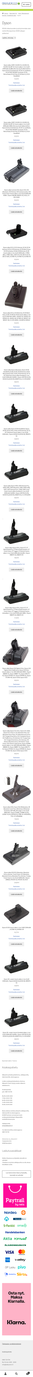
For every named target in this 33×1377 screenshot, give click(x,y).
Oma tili (5, 1374)
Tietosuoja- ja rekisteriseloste (11, 1344)
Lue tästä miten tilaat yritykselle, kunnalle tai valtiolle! (16, 1174)
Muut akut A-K (13, 13)
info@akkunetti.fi (7, 1125)
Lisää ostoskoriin (16, 91)
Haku (16, 1374)
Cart (25, 1372)
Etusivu (6, 13)
